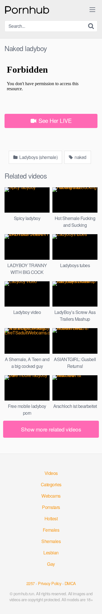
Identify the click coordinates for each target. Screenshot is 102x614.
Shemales (51, 541)
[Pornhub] (27, 9)
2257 (30, 583)
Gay (51, 564)
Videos (51, 473)
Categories (51, 484)
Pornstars (51, 507)
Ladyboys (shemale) (38, 157)
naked (80, 157)
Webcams (51, 496)
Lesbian (51, 552)
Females (51, 530)
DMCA (70, 583)
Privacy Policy (49, 583)
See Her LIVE (54, 120)
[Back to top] (92, 601)
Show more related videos (51, 429)
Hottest (51, 518)
